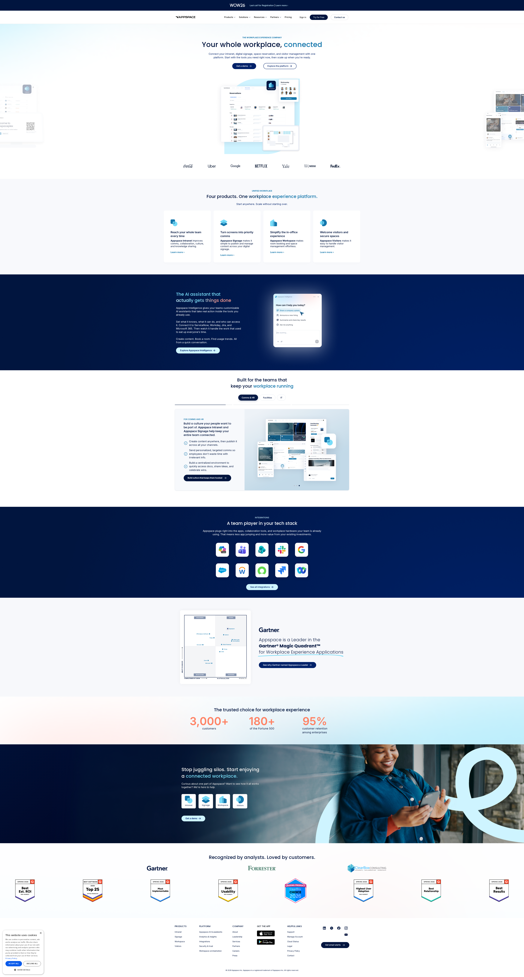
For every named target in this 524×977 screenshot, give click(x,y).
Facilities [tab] (267, 397)
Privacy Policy (11, 958)
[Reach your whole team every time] (174, 222)
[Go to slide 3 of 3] (299, 485)
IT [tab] (281, 397)
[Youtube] (346, 934)
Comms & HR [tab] (248, 397)
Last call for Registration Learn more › (269, 5)
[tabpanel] (262, 449)
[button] (23, 970)
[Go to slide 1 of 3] (294, 485)
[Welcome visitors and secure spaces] (323, 222)
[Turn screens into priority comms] (223, 222)
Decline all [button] (32, 963)
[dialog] (23, 952)
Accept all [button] (14, 963)
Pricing (288, 17)
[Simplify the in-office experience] (273, 222)
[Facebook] (339, 928)
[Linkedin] (324, 928)
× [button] (41, 933)
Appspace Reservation (198, 429)
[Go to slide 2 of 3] (296, 485)
